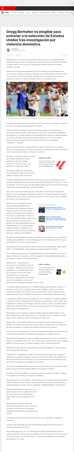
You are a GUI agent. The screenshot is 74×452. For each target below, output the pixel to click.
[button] (67, 8)
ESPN (10, 8)
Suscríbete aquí (47, 166)
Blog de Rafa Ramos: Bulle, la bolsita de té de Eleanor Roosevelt (56, 208)
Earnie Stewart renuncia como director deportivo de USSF (55, 227)
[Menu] (2, 8)
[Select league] (6, 3)
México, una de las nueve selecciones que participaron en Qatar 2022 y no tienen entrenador (56, 218)
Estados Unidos (37, 59)
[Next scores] (72, 3)
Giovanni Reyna (11, 135)
